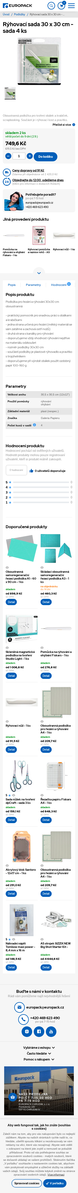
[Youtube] (51, 1031)
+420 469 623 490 (37, 207)
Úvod (6, 14)
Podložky (20, 14)
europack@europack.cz (39, 202)
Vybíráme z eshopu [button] (37, 1047)
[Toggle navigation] (51, 5)
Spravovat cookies (26, 1183)
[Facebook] (39, 1031)
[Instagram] (27, 1031)
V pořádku (56, 1183)
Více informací (56, 1174)
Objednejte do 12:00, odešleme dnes (38, 180)
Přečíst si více (62, 124)
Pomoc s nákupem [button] (37, 1059)
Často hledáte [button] (37, 1053)
